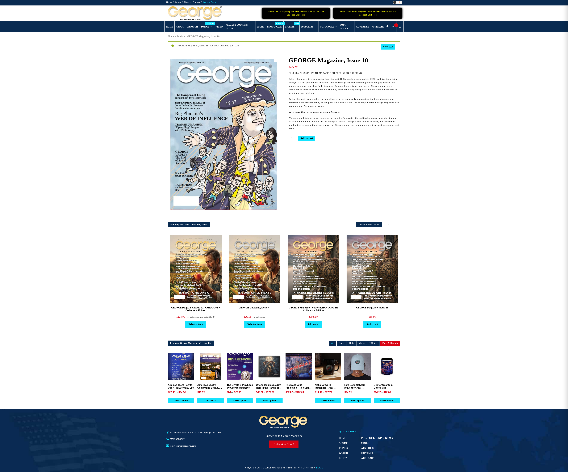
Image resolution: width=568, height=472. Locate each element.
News (186, 2)
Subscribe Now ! (284, 444)
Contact (196, 2)
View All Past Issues (369, 225)
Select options (195, 324)
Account (367, 458)
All (332, 343)
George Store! (209, 2)
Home (169, 2)
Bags (341, 343)
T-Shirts (373, 343)
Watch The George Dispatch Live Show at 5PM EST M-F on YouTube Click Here (296, 13)
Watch (343, 453)
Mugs (361, 343)
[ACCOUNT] (387, 27)
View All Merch (390, 343)
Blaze (319, 468)
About (343, 443)
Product (181, 36)
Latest (178, 2)
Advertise (368, 448)
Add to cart (306, 138)
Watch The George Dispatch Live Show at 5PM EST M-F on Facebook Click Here (368, 13)
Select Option (210, 400)
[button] (397, 224)
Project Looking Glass (377, 438)
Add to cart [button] (181, 400)
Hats (351, 343)
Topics (343, 448)
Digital (344, 458)
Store (365, 443)
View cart (388, 46)
